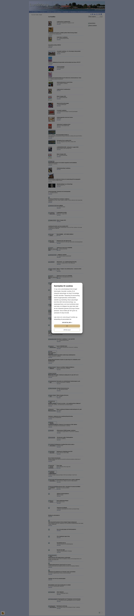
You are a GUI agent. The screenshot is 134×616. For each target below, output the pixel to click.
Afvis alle (67, 330)
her (70, 319)
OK (67, 326)
